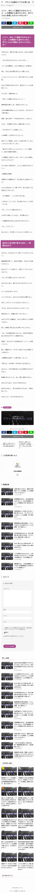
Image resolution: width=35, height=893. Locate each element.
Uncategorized (7, 407)
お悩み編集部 (17, 471)
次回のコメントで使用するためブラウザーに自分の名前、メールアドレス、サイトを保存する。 (18, 628)
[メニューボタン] (2, 2)
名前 (4, 609)
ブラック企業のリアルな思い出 (17, 2)
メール (5, 615)
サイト (5, 622)
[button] (3, 23)
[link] (17, 475)
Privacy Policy (15, 887)
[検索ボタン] (33, 2)
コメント (6, 589)
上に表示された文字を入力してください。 (13, 636)
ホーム (21, 887)
